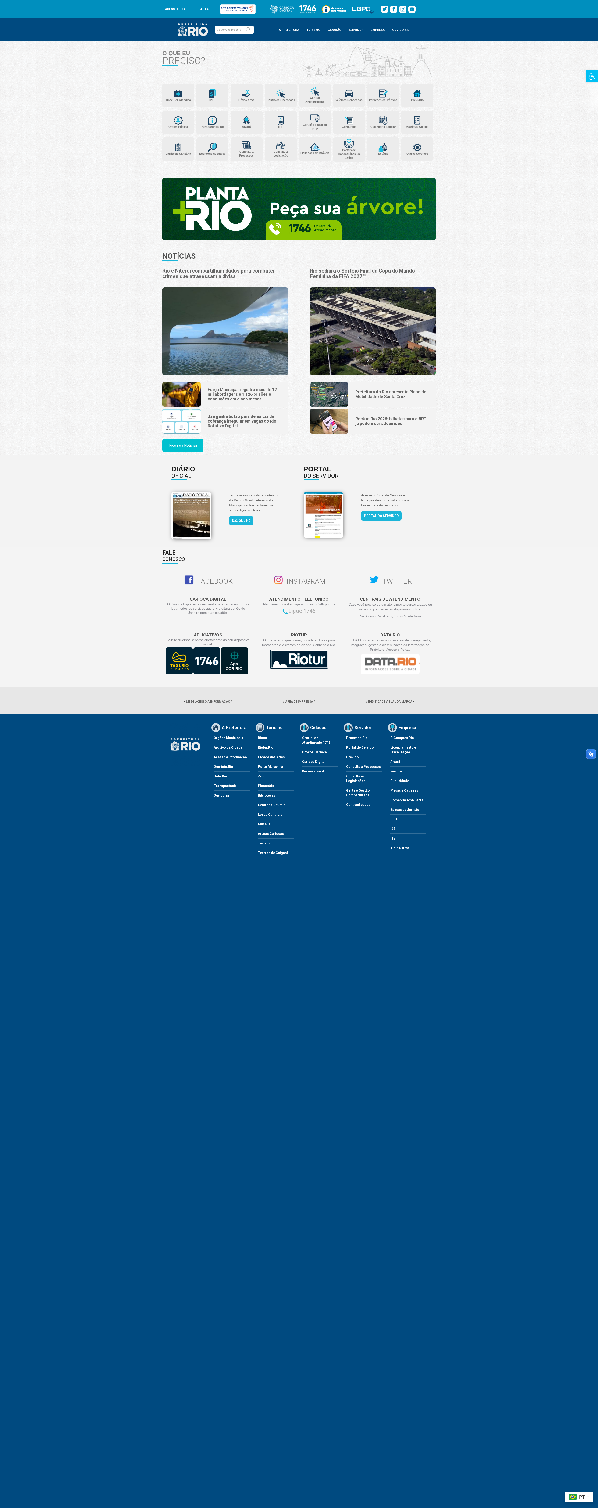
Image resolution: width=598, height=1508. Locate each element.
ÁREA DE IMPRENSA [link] (299, 701)
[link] (592, 76)
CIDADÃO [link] (334, 30)
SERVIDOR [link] (356, 30)
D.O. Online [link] (241, 521)
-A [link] (200, 9)
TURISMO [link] (313, 30)
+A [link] (206, 9)
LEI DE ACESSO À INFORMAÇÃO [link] (208, 701)
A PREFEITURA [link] (289, 30)
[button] (248, 30)
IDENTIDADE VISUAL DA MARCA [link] (390, 701)
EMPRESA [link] (378, 30)
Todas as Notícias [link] (183, 445)
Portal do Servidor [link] (381, 516)
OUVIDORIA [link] (400, 30)
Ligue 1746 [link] (302, 611)
